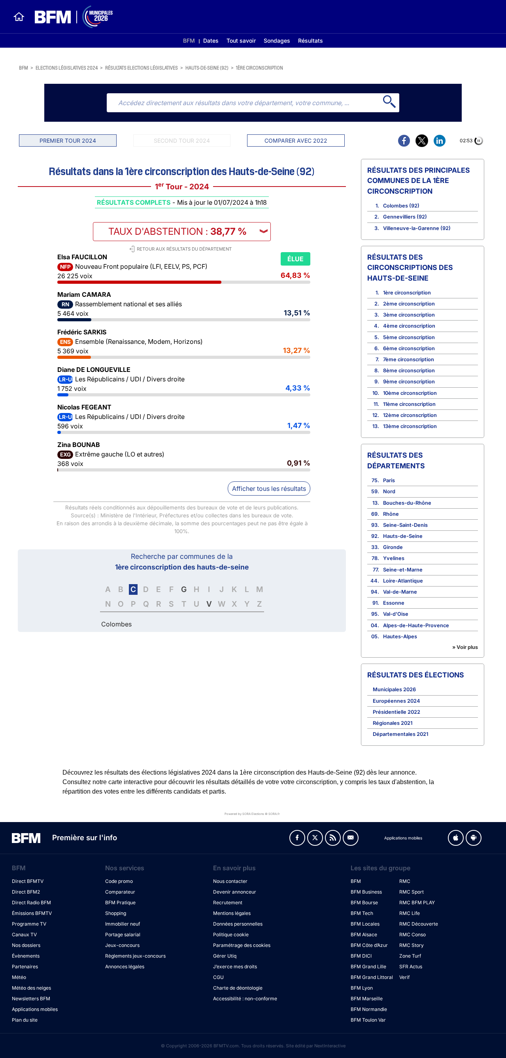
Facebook (297, 838)
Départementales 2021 (400, 734)
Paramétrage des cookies (241, 945)
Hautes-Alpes (400, 636)
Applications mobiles (35, 1009)
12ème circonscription (410, 415)
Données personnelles (237, 924)
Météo (19, 977)
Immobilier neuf (122, 924)
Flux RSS (333, 838)
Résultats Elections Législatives (141, 67)
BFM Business (366, 892)
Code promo (119, 881)
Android (473, 838)
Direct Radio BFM (31, 902)
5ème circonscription (409, 337)
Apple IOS (456, 838)
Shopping (115, 913)
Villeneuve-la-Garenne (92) (417, 228)
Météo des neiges (31, 988)
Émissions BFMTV (32, 913)
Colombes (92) (401, 206)
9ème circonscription (409, 382)
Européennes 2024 (396, 701)
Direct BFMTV (27, 881)
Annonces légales (124, 966)
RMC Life (409, 913)
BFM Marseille (367, 998)
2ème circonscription (409, 304)
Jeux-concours (122, 945)
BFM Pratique (120, 902)
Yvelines (393, 558)
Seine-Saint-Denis (405, 525)
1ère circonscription (259, 67)
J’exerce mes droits (235, 966)
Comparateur (120, 892)
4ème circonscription (409, 326)
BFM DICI (361, 956)
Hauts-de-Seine (403, 536)
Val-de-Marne (400, 592)
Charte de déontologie (237, 988)
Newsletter (351, 838)
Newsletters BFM (31, 998)
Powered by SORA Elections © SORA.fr (252, 814)
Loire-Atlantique (403, 581)
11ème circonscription (409, 404)
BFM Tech (362, 913)
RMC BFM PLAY (417, 902)
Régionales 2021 (392, 723)
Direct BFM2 (26, 892)
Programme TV (29, 924)
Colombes (116, 624)
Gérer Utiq (224, 956)
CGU (218, 977)
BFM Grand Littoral (372, 977)
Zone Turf (410, 956)
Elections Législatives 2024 (67, 67)
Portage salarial (122, 934)
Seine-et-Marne (403, 570)
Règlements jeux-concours (135, 956)
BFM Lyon (362, 988)
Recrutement (227, 902)
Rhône (391, 514)
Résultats (310, 40)
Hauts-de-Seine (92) (206, 67)
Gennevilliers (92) (405, 217)
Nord (389, 491)
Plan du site (25, 1020)
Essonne (393, 603)
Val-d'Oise (395, 614)
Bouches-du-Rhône (407, 503)
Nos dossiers (26, 945)
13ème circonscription (410, 426)
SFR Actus (410, 966)
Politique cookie (231, 934)
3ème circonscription (409, 315)
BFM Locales (365, 924)
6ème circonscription (409, 348)
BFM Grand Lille (368, 966)
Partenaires (25, 966)
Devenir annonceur (234, 892)
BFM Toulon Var (368, 1020)
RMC (404, 881)
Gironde (393, 547)
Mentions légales (232, 913)
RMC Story (411, 945)
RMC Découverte (418, 924)
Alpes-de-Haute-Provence (416, 625)
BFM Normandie (369, 1009)
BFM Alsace (364, 934)
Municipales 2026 (394, 689)
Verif (404, 977)
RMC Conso (412, 934)
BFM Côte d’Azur (369, 945)
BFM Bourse (364, 902)
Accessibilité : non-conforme (245, 998)
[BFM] (19, 16)
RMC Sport (411, 892)
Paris (389, 480)
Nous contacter (230, 881)
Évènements (26, 956)
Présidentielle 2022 (396, 712)
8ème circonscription (409, 370)
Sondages (277, 40)
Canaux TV (24, 934)
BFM (189, 40)
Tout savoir (241, 40)
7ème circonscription (408, 359)
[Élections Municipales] (69, 17)
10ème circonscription (410, 393)
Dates (211, 40)
